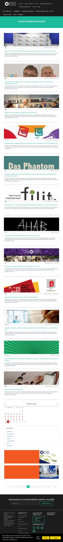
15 (37, 486)
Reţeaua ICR (8, 11)
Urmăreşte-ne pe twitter (38, 519)
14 (34, 486)
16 (40, 486)
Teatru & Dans (10, 441)
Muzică (9, 438)
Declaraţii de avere (22, 528)
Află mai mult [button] (13, 539)
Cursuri (26, 3)
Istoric (19, 526)
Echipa (19, 519)
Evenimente (17, 11)
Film (8, 443)
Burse (15, 14)
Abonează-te (46, 503)
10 (22, 486)
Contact (34, 6)
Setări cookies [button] (38, 537)
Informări (20, 14)
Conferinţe (10, 436)
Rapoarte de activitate (23, 524)
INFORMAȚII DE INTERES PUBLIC (46, 3)
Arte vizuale (10, 434)
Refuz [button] (45, 537)
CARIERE (38, 6)
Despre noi (31, 3)
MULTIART (9, 445)
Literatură (9, 431)
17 (43, 486)
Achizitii (20, 530)
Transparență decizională (24, 6)
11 (25, 486)
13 (31, 486)
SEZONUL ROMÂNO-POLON (42, 11)
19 (48, 486)
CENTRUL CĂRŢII (7, 14)
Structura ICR (21, 521)
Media (36, 3)
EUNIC (51, 11)
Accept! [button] (55, 537)
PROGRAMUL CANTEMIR (27, 11)
